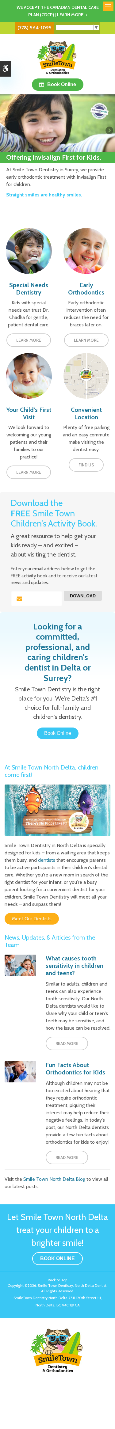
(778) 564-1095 (34, 28)
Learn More (28, 340)
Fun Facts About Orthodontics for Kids (75, 1068)
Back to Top (57, 1280)
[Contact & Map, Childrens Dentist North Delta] (86, 375)
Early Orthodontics (86, 288)
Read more (67, 1043)
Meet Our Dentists (32, 919)
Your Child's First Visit (28, 413)
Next (108, 130)
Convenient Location (86, 413)
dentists (46, 860)
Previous (6, 130)
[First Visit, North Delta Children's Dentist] (29, 375)
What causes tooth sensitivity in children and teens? (74, 966)
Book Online (61, 84)
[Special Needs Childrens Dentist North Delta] (29, 250)
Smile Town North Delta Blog (54, 1179)
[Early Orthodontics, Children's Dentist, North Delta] (86, 250)
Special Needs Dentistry (28, 288)
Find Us (86, 464)
